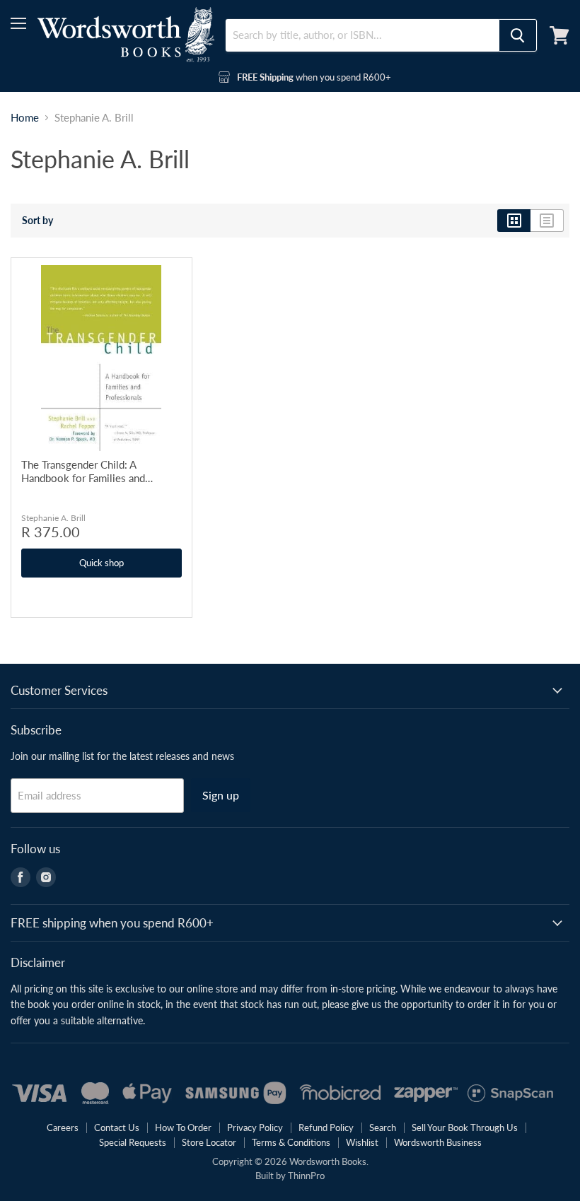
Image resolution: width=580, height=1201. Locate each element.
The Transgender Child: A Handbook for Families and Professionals (83, 472)
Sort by (37, 220)
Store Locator (209, 1142)
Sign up (220, 795)
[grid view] (513, 220)
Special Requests (132, 1142)
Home (25, 118)
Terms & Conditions (291, 1142)
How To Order (183, 1127)
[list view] (547, 220)
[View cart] (559, 35)
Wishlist (362, 1142)
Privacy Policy (255, 1127)
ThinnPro (306, 1175)
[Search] (518, 35)
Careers (63, 1127)
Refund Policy (326, 1127)
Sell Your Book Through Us (465, 1127)
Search (382, 1127)
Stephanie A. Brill (53, 517)
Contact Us (116, 1127)
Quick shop (101, 562)
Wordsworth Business (438, 1142)
